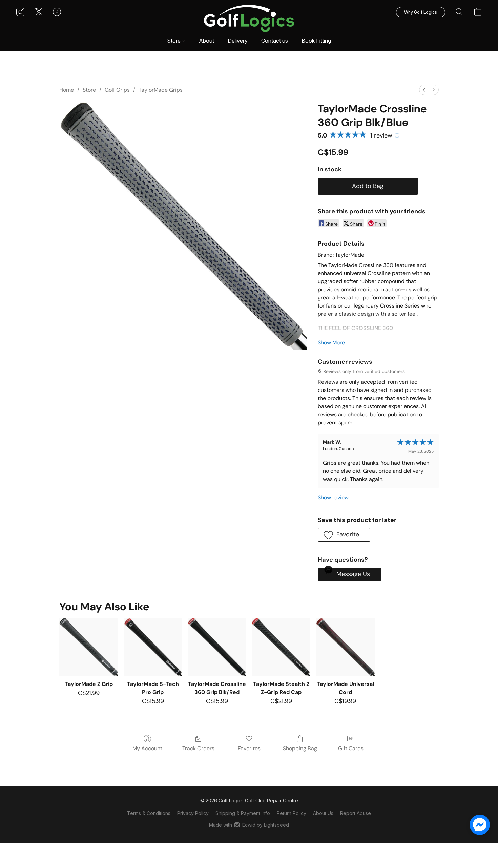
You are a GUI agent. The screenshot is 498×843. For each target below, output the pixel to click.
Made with (249, 825)
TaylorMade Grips (161, 89)
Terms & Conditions (148, 813)
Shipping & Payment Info (242, 813)
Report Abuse (355, 813)
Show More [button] (331, 342)
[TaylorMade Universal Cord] (345, 647)
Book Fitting (316, 40)
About (206, 40)
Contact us (274, 40)
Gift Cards (351, 748)
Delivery (238, 40)
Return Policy (291, 813)
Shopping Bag (300, 748)
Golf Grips (117, 89)
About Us (323, 813)
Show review (333, 497)
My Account (147, 748)
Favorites (249, 748)
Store (174, 40)
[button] (249, 18)
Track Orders (198, 748)
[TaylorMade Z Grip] (88, 647)
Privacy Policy (193, 813)
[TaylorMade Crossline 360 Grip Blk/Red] (217, 647)
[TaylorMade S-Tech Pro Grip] (153, 647)
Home (66, 89)
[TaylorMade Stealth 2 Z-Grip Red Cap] (281, 647)
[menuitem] (424, 90)
